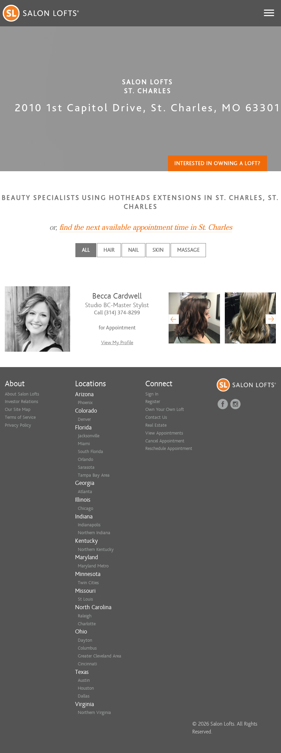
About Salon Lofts (22, 394)
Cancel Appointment (164, 440)
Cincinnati (87, 663)
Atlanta (85, 491)
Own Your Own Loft (164, 409)
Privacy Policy (18, 425)
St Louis (85, 599)
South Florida (90, 451)
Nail (133, 250)
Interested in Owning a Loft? (217, 163)
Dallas (83, 696)
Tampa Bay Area (94, 475)
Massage (188, 250)
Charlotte (87, 623)
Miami (84, 443)
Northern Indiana (94, 532)
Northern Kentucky (96, 549)
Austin (84, 680)
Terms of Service (20, 417)
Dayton (85, 640)
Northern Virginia (94, 712)
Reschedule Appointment (168, 448)
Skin (157, 250)
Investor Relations (21, 401)
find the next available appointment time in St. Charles (145, 227)
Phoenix (85, 402)
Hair (108, 250)
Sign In (151, 394)
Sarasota (86, 467)
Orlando (85, 459)
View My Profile (117, 343)
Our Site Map (17, 409)
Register (152, 401)
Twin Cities (88, 582)
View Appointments (164, 433)
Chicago (85, 508)
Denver (84, 419)
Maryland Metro (93, 565)
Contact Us (156, 417)
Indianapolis (89, 524)
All (86, 250)
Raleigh (84, 615)
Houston (86, 688)
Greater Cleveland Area (99, 655)
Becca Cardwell (117, 296)
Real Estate (156, 425)
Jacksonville (88, 435)
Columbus (87, 648)
